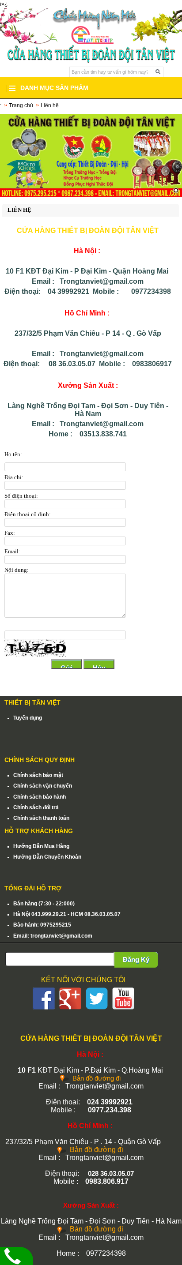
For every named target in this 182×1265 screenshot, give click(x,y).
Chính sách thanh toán (41, 818)
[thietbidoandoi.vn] (91, 155)
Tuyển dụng (27, 718)
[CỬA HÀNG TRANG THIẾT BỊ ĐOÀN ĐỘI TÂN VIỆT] (91, 26)
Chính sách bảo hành (39, 797)
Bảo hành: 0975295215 (42, 925)
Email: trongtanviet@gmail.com (52, 936)
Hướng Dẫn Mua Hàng (41, 846)
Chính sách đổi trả (36, 807)
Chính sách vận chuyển (42, 786)
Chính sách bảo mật (38, 775)
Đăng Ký (136, 959)
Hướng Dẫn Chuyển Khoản (47, 857)
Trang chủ (21, 105)
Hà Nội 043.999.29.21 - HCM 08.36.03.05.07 (67, 914)
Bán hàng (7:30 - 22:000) (44, 904)
